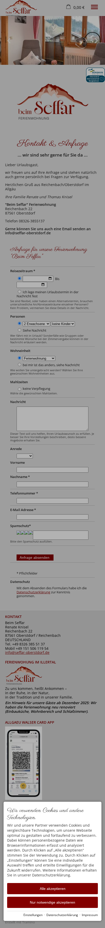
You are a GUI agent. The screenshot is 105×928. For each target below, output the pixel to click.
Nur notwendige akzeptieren (52, 902)
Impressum (90, 915)
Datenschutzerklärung (62, 915)
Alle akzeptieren (52, 889)
